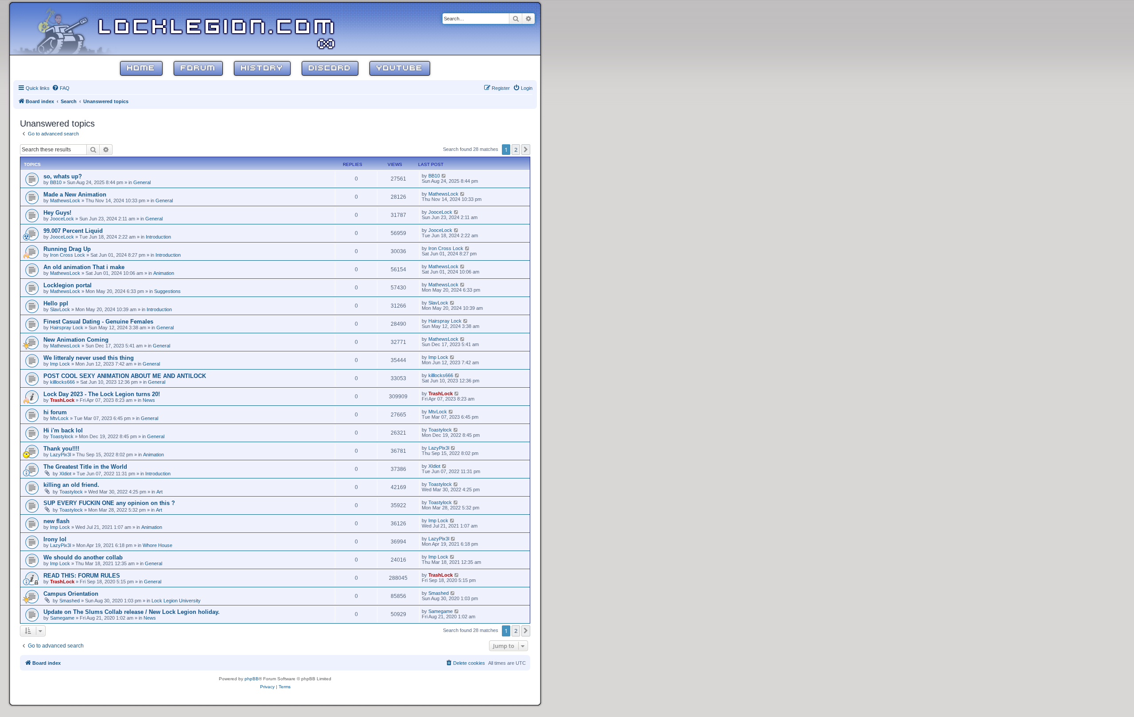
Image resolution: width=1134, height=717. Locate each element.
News (149, 400)
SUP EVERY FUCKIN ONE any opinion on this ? (109, 503)
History (262, 68)
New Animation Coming (76, 339)
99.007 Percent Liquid (73, 230)
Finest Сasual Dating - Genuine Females (98, 321)
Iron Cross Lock (67, 255)
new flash (56, 521)
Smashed (69, 600)
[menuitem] (61, 88)
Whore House (157, 545)
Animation (163, 273)
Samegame (62, 618)
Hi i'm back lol (63, 430)
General (142, 182)
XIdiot (65, 473)
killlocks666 (62, 382)
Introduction (158, 236)
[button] (525, 149)
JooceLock (62, 218)
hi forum (55, 412)
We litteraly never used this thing (88, 358)
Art (159, 491)
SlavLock (60, 309)
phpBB (252, 678)
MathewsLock (65, 200)
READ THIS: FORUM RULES (81, 575)
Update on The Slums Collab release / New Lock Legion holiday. (131, 612)
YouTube (400, 68)
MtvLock (59, 418)
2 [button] (515, 150)
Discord (330, 68)
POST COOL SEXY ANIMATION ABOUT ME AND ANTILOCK (124, 376)
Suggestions (167, 291)
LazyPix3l (60, 454)
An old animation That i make (83, 267)
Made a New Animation (74, 194)
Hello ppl (55, 303)
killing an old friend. (71, 485)
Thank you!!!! (61, 448)
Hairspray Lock (66, 327)
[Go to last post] (444, 175)
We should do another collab (83, 557)
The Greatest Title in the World (85, 466)
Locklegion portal (67, 285)
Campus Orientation (70, 593)
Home (141, 68)
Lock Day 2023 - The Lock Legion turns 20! (101, 394)
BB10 (56, 182)
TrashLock (62, 400)
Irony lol (54, 539)
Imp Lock (60, 363)
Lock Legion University (176, 600)
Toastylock (62, 436)
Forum (198, 68)
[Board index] (67, 28)
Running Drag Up (67, 249)
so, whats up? (62, 176)
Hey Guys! (57, 212)
